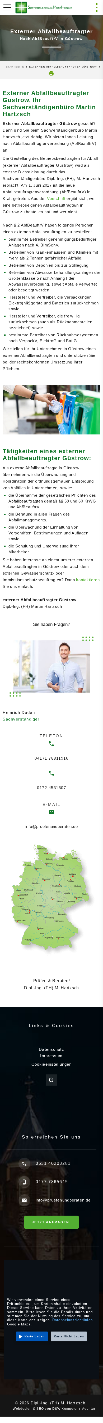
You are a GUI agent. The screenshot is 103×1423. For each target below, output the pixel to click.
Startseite (15, 66)
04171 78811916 (51, 758)
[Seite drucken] (51, 73)
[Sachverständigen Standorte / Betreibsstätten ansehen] (51, 899)
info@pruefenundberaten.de (51, 826)
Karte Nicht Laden (69, 1336)
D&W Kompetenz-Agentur (74, 1409)
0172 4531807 (51, 787)
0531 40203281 (53, 1163)
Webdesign (22, 1409)
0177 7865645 (52, 1181)
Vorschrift (56, 198)
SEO (40, 1409)
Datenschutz (51, 1049)
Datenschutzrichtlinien (72, 1320)
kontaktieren (88, 579)
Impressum (51, 1055)
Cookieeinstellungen (51, 1064)
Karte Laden (35, 1336)
